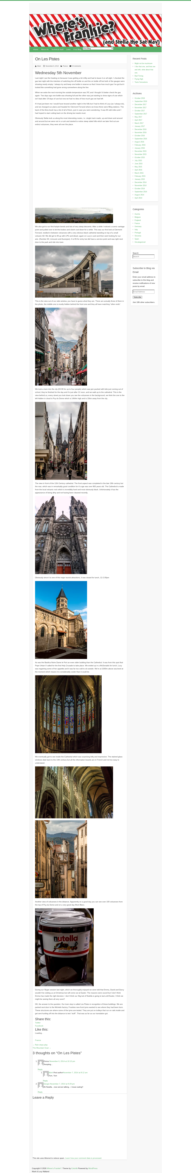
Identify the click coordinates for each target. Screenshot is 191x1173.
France (65, 66)
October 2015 (140, 157)
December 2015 (140, 151)
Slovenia (138, 236)
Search (136, 253)
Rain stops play (40, 1045)
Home (35, 49)
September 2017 (141, 114)
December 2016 (140, 129)
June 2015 (138, 164)
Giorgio (47, 1084)
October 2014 (140, 189)
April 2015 (138, 170)
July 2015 (138, 160)
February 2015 (140, 176)
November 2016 (140, 132)
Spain (137, 239)
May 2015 (138, 167)
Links (68, 49)
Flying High (139, 79)
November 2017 (140, 108)
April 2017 (138, 120)
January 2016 (140, 148)
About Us (45, 49)
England (138, 220)
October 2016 (140, 136)
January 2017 (140, 126)
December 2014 (140, 182)
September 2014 (141, 192)
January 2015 (140, 179)
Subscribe (137, 297)
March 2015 (139, 173)
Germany (138, 226)
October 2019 (140, 98)
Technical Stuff (57, 49)
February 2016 (140, 145)
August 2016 (139, 142)
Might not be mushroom (143, 63)
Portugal (138, 233)
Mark (39, 66)
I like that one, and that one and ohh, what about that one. (145, 70)
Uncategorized (140, 242)
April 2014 (138, 198)
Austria (137, 214)
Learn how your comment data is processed (83, 1158)
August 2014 (139, 195)
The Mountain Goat (42, 1048)
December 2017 (140, 104)
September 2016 (141, 139)
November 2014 (140, 185)
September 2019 (141, 101)
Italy (136, 230)
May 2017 (138, 117)
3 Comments (76, 66)
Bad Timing (139, 76)
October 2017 (140, 111)
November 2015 (140, 154)
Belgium (138, 217)
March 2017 (139, 123)
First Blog (77, 49)
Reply (40, 1069)
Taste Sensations (141, 82)
